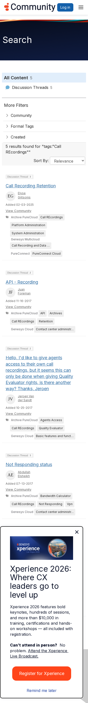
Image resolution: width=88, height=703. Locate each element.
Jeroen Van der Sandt (26, 398)
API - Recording (22, 282)
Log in (65, 7)
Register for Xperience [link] (41, 673)
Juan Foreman (24, 291)
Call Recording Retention (31, 185)
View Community (18, 211)
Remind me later (42, 690)
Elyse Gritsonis (24, 195)
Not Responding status (29, 464)
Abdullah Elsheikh (24, 474)
